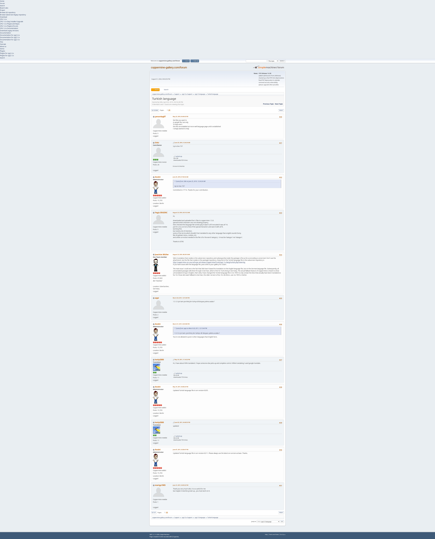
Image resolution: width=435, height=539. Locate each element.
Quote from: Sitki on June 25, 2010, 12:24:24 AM (190, 181)
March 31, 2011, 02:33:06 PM (181, 324)
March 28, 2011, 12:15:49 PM (181, 298)
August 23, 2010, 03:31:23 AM (181, 212)
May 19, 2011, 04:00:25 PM (180, 387)
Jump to (253, 521)
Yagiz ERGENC (161, 212)
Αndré (157, 177)
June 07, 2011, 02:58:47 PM (180, 449)
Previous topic (268, 104)
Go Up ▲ (282, 534)
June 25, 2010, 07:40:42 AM (180, 177)
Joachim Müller (162, 254)
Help (266, 534)
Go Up (154, 512)
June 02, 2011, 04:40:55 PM (182, 422)
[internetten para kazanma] (154, 505)
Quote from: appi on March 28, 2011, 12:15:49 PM (191, 328)
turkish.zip (178, 156)
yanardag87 (160, 116)
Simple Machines (164, 534)
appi (157, 298)
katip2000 (159, 359)
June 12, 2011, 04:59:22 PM (180, 485)
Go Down (155, 110)
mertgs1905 (160, 485)
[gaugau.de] (154, 284)
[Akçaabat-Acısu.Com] (154, 168)
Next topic (279, 104)
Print (281, 110)
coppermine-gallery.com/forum (169, 67)
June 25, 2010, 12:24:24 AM (182, 142)
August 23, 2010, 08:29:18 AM (181, 254)
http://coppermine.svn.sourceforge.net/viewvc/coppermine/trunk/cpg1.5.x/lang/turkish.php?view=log (209, 262)
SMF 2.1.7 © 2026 (155, 534)
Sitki (157, 142)
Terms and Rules (274, 534)
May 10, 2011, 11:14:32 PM (182, 359)
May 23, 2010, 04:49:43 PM (180, 116)
